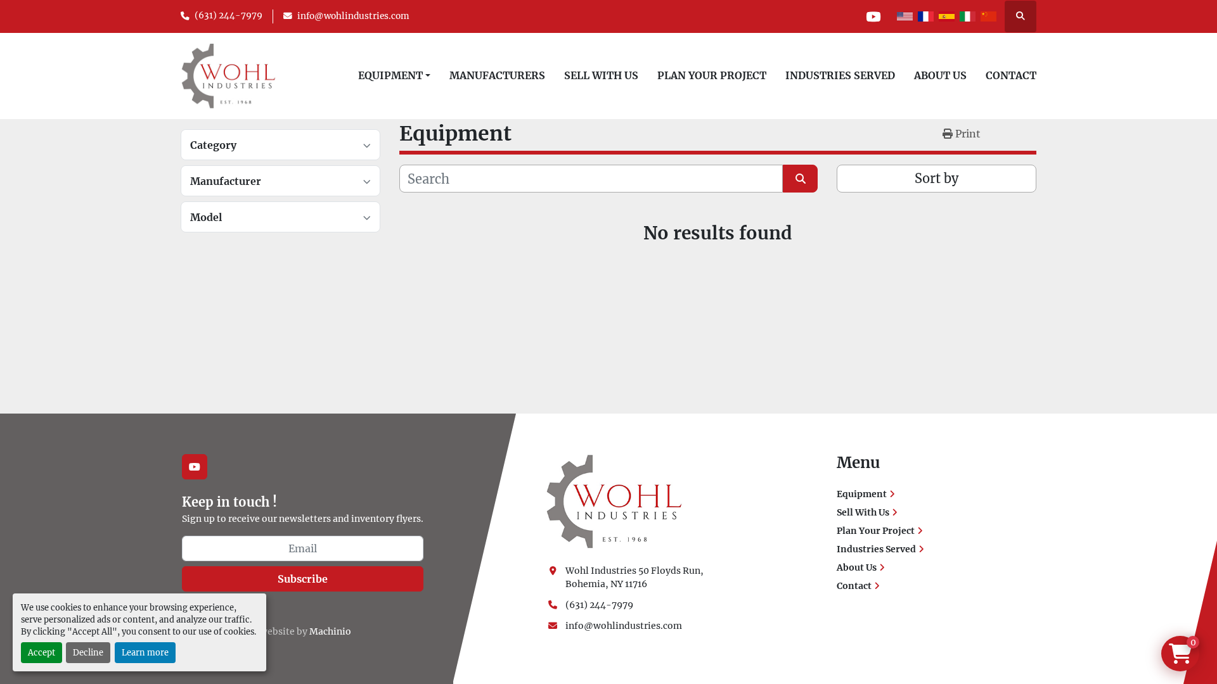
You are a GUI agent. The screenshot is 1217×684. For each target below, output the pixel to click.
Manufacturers (497, 75)
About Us (940, 75)
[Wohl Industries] (614, 501)
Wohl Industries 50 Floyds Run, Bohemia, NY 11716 (635, 577)
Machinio (330, 631)
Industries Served (840, 75)
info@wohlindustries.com (353, 16)
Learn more (145, 652)
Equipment (390, 75)
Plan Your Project (711, 75)
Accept (41, 652)
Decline (88, 652)
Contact (1011, 75)
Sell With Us (601, 75)
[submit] (800, 179)
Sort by (936, 178)
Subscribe (303, 579)
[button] (394, 75)
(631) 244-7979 (228, 15)
